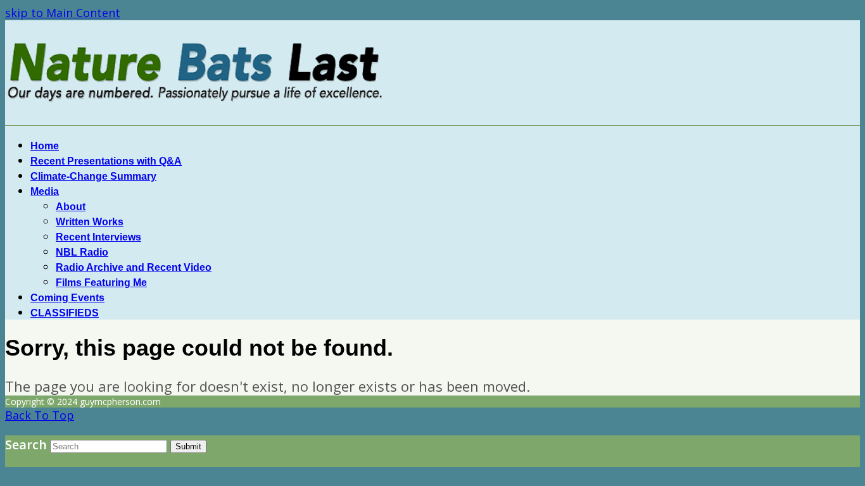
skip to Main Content (62, 12)
